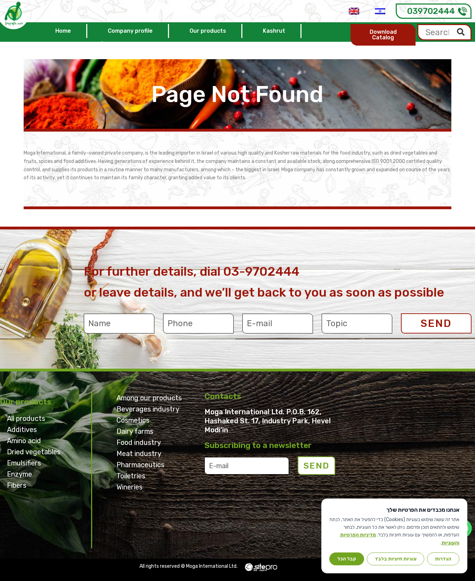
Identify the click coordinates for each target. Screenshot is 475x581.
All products (26, 418)
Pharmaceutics (140, 465)
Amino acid (24, 441)
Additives (22, 429)
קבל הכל (346, 559)
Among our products (149, 398)
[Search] (461, 32)
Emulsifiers (24, 463)
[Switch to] (354, 11)
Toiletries (130, 476)
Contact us (70, 48)
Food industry (138, 442)
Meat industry (138, 453)
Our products (208, 31)
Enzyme (19, 474)
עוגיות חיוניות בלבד (396, 559)
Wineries (129, 487)
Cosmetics (133, 420)
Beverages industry (147, 409)
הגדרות (443, 559)
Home (63, 31)
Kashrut (274, 31)
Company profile (130, 31)
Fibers (16, 485)
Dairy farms (134, 431)
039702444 (431, 11)
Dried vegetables (34, 452)
